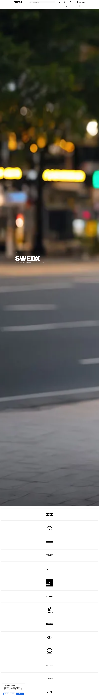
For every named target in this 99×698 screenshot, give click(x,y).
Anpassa (6, 693)
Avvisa (13, 693)
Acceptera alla (20, 693)
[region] (13, 690)
